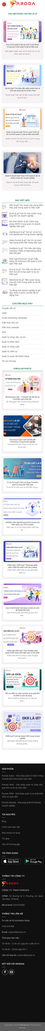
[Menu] (4, 4)
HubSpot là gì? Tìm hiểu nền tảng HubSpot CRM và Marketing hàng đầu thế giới (25, 250)
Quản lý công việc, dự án (13, 337)
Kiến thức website (10, 327)
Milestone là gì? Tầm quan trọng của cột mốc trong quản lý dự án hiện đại (24, 282)
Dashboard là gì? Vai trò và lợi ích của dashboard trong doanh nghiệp (26, 233)
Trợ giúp (5, 839)
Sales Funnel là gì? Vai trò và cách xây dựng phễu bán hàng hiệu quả (25, 241)
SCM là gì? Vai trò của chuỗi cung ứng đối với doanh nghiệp (25, 214)
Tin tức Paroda (9, 361)
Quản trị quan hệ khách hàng (15, 356)
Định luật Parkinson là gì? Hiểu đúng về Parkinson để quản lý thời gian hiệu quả (25, 261)
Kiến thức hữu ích (10, 322)
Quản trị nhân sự (9, 351)
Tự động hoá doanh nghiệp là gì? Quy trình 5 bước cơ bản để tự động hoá (24, 292)
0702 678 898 (8, 926)
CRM (4, 313)
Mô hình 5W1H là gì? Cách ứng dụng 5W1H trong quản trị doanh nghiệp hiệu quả (24, 223)
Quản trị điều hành (10, 342)
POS (4, 332)
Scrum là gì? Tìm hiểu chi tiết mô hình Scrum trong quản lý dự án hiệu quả (24, 271)
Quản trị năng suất (10, 346)
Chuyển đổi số (9, 308)
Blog (4, 821)
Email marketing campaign (14, 318)
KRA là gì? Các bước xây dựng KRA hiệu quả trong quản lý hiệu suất (26, 206)
